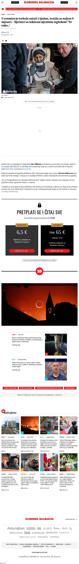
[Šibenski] (55, 537)
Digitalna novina (38, 546)
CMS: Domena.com (55, 557)
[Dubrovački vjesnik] (27, 537)
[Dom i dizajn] (27, 532)
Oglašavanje (27, 546)
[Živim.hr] (57, 528)
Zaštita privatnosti (47, 544)
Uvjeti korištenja (11, 544)
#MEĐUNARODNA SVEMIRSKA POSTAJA (49, 388)
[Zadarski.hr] (42, 537)
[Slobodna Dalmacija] (39, 2)
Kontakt (68, 544)
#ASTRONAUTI (70, 388)
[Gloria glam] (70, 528)
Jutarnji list (26, 169)
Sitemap (53, 546)
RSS (47, 546)
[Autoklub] (38, 532)
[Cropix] (64, 532)
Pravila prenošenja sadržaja (29, 544)
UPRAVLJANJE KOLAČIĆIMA (39, 552)
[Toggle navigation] (2, 2)
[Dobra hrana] (16, 532)
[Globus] (47, 528)
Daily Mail (9, 169)
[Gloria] (65, 528)
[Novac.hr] (52, 532)
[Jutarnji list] (16, 528)
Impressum (59, 544)
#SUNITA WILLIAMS (10, 388)
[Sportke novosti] (39, 528)
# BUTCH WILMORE (26, 388)
